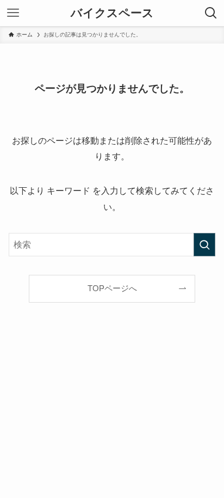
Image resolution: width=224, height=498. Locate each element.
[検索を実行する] (204, 244)
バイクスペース (112, 13)
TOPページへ (112, 288)
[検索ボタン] (211, 13)
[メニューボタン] (13, 13)
